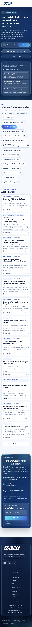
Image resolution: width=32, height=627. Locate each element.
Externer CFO (15, 572)
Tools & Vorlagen (16, 56)
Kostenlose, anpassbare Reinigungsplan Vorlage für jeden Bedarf (14, 261)
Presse (14, 580)
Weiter (15, 444)
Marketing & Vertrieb (11, 168)
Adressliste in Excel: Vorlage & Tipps (15, 427)
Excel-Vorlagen (16, 577)
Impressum (15, 591)
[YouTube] (9, 563)
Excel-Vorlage (9, 126)
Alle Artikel (8, 117)
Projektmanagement (11, 159)
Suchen (23, 45)
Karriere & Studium (10, 177)
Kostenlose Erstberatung (15, 605)
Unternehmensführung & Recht (14, 140)
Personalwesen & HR (11, 154)
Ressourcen (15, 575)
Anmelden (16, 517)
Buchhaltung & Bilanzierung (13, 131)
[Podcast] (14, 563)
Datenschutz (16, 594)
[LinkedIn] (5, 563)
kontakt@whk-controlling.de (16, 608)
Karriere (14, 583)
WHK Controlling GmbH (16, 621)
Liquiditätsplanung (10, 182)
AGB (13, 597)
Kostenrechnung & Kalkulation (14, 136)
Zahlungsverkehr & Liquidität (13, 164)
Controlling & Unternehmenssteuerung (16, 145)
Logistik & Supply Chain (11, 150)
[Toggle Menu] (29, 3)
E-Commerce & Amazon (12, 173)
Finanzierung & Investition (13, 122)
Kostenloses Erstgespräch (16, 51)
